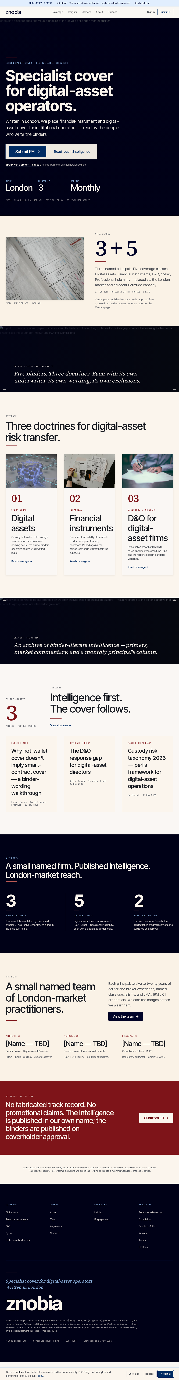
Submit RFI (165, 11)
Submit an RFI (156, 1118)
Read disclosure (142, 3)
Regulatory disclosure (150, 1212)
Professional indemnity (18, 1240)
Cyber (9, 1233)
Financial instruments (17, 1219)
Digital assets (13, 1212)
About (99, 11)
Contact (112, 11)
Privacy (143, 1233)
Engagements (102, 1219)
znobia (13, 12)
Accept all (166, 1373)
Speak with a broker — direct (23, 164)
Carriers (86, 11)
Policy (40, 1375)
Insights (72, 11)
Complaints (145, 1219)
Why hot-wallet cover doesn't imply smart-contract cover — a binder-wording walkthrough (29, 771)
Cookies (143, 1247)
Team (53, 1219)
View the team (126, 1016)
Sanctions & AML (148, 1226)
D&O (8, 1226)
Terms (142, 1240)
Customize (134, 1373)
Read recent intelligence (72, 151)
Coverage (57, 11)
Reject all (149, 1373)
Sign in (151, 11)
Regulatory (56, 1226)
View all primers (60, 725)
